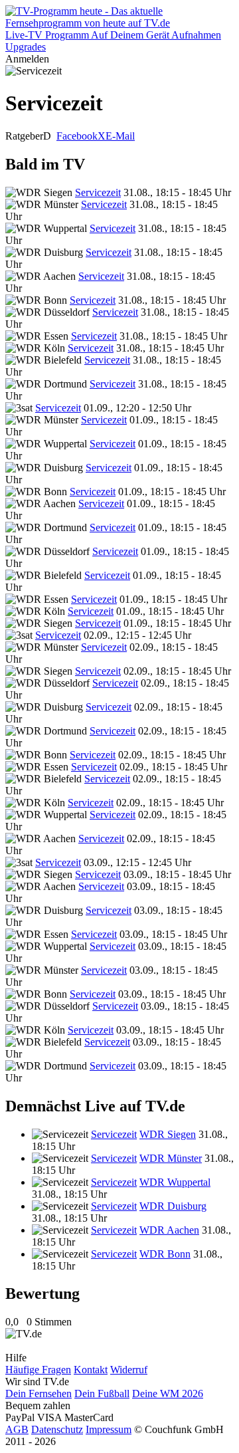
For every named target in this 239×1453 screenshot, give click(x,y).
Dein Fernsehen (38, 1393)
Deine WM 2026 (167, 1393)
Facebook (77, 136)
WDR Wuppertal (174, 1182)
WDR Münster (170, 1158)
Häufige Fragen (38, 1369)
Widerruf (128, 1369)
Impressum (108, 1429)
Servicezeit (98, 192)
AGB (17, 1429)
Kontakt (91, 1369)
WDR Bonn (165, 1254)
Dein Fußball (101, 1393)
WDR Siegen (167, 1134)
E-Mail (120, 136)
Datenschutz (57, 1429)
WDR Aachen (169, 1230)
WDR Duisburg (172, 1206)
